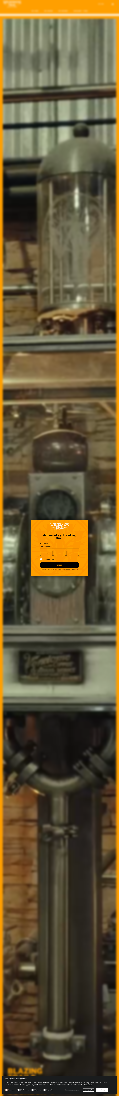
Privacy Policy (61, 569)
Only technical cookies (72, 1090)
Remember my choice (48, 559)
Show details (88, 1085)
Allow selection (88, 1090)
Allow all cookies (102, 1090)
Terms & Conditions (72, 569)
